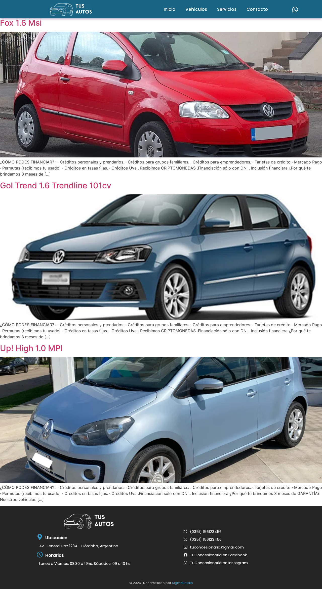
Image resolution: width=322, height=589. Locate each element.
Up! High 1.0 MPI (31, 348)
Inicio (169, 9)
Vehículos (196, 9)
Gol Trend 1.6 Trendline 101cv (55, 185)
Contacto (257, 9)
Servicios (226, 9)
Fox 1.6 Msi (21, 23)
